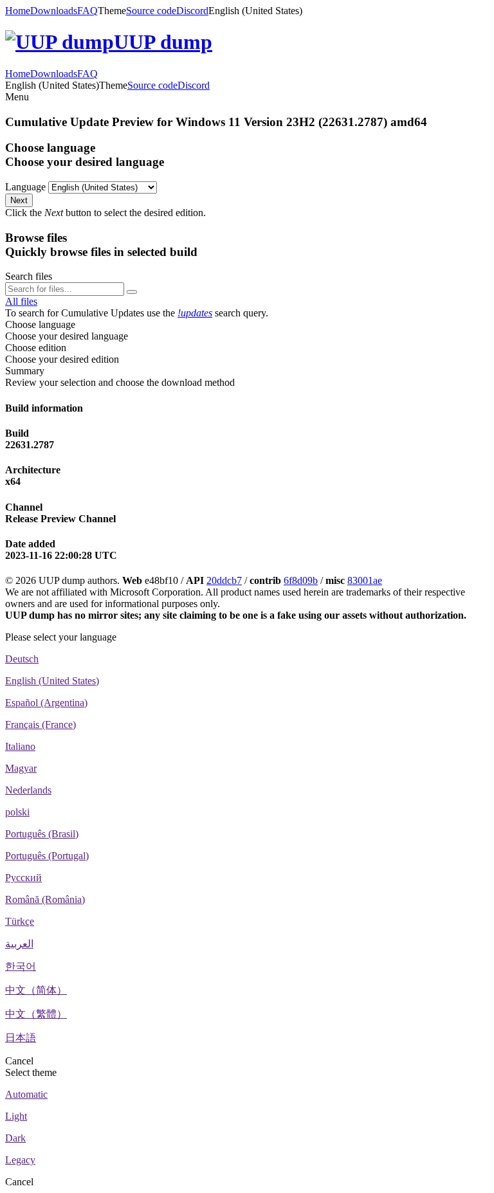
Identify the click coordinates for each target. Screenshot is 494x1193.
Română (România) (45, 899)
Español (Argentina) (46, 702)
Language (25, 186)
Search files (28, 276)
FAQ (87, 10)
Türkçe (19, 921)
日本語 (20, 1037)
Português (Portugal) (47, 855)
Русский (23, 877)
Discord (192, 10)
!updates (195, 312)
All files (21, 301)
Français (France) (40, 724)
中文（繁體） (36, 1013)
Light (16, 1116)
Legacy (20, 1159)
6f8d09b (301, 580)
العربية (19, 943)
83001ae (364, 580)
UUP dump (163, 41)
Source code (151, 10)
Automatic (26, 1094)
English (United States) (52, 680)
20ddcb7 (224, 580)
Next (19, 200)
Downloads (53, 10)
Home (17, 10)
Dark (15, 1138)
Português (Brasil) (41, 833)
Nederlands (28, 790)
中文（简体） (36, 990)
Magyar (21, 768)
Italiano (20, 746)
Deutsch (22, 658)
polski (17, 811)
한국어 (20, 966)
